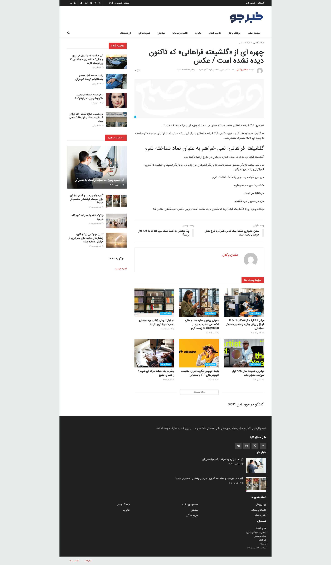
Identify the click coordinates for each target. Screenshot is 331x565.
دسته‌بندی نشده (190, 504)
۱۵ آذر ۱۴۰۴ (212, 379)
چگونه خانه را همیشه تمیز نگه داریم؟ (87, 217)
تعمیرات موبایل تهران (256, 532)
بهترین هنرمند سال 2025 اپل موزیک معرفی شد (248, 373)
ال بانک (262, 540)
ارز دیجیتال (125, 33)
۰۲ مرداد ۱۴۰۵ (211, 332)
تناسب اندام (215, 33)
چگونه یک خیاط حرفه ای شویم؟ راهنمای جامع (156, 373)
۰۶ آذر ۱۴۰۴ (167, 379)
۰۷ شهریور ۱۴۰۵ (95, 207)
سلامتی (161, 33)
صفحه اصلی (254, 33)
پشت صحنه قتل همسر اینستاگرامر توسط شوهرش (89, 77)
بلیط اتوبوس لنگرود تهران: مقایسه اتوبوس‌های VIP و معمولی (200, 373)
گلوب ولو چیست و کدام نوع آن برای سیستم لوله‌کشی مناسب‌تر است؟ (86, 199)
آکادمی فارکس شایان (256, 548)
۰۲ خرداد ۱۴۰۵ (166, 328)
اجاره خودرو (121, 269)
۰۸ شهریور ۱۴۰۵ (115, 184)
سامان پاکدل (242, 69)
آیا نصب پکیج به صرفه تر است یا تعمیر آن (99, 180)
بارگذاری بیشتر (199, 392)
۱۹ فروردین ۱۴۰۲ (222, 69)
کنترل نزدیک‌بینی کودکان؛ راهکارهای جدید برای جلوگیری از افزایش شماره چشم (86, 238)
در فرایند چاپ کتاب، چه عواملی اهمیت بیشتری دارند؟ (156, 322)
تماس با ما (250, 3)
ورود (72, 3)
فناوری (198, 33)
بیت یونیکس (260, 536)
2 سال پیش (97, 67)
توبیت (263, 544)
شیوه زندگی (144, 33)
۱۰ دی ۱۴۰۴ (257, 379)
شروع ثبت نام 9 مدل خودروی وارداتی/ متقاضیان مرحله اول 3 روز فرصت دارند (86, 59)
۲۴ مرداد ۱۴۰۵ (256, 332)
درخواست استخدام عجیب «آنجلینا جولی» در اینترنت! (89, 96)
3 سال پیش (97, 102)
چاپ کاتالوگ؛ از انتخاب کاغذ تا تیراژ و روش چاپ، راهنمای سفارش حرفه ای (245, 324)
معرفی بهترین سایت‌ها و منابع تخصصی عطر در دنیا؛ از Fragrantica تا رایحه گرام (202, 324)
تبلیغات (260, 3)
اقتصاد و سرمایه (180, 33)
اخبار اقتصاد (260, 528)
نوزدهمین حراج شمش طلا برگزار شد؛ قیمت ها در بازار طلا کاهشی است (86, 117)
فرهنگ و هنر (234, 33)
